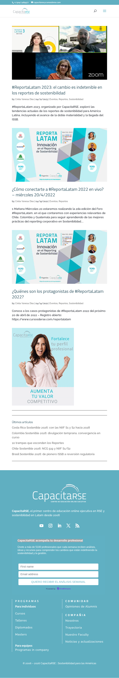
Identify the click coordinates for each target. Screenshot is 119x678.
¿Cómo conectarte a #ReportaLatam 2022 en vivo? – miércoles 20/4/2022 (58, 192)
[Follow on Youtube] (41, 526)
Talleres (21, 620)
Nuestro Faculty (77, 634)
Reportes (63, 99)
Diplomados (24, 627)
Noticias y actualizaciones (84, 641)
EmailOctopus (65, 589)
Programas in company (32, 649)
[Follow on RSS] (77, 526)
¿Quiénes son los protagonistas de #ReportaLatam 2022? (58, 294)
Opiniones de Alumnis (81, 606)
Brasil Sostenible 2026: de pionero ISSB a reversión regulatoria (53, 454)
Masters (21, 634)
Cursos (20, 613)
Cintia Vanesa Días (24, 99)
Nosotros (72, 620)
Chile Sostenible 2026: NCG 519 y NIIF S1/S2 (41, 448)
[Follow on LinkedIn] (59, 526)
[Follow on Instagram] (50, 526)
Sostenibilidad (76, 99)
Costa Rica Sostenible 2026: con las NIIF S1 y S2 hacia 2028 (51, 427)
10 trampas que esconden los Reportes (38, 443)
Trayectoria (73, 627)
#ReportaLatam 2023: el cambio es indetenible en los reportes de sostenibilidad (57, 90)
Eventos (54, 99)
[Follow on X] (68, 526)
